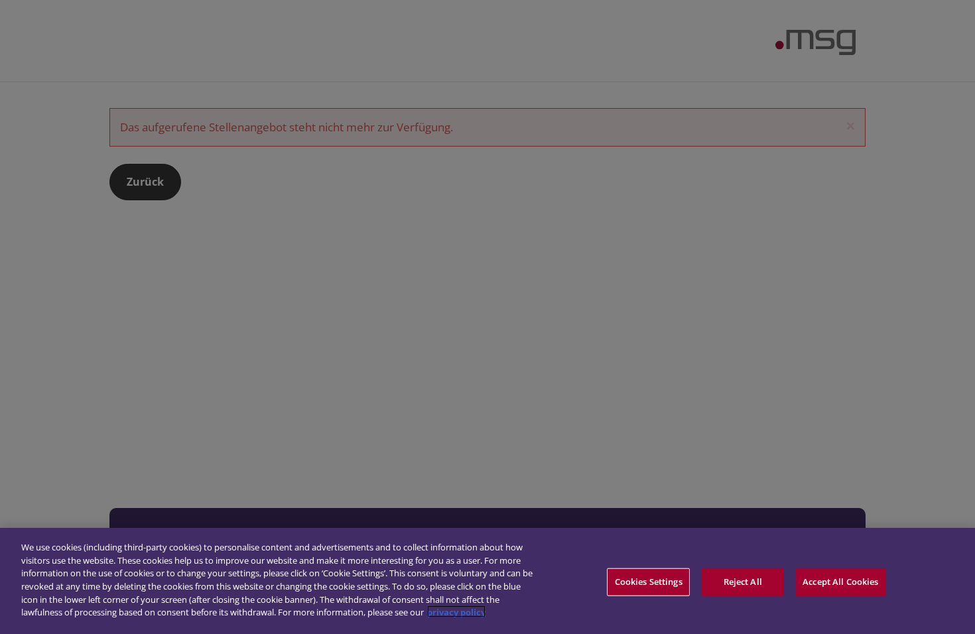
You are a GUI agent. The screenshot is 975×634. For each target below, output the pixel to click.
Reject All (743, 582)
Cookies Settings (648, 582)
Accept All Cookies (840, 582)
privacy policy (456, 611)
